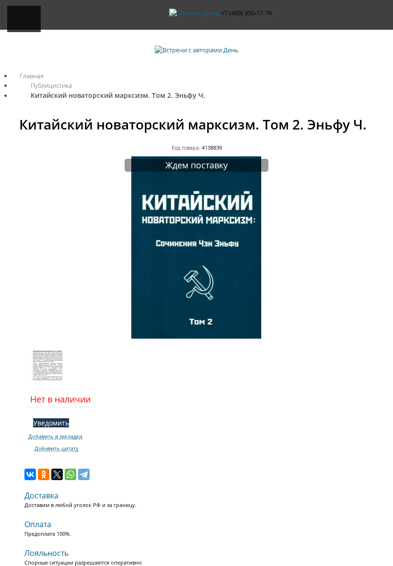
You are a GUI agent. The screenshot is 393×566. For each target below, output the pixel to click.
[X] (57, 474)
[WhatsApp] (70, 474)
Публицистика (51, 85)
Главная (32, 75)
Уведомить (51, 422)
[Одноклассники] (43, 474)
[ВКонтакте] (30, 474)
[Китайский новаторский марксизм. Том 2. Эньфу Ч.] (196, 336)
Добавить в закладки (55, 436)
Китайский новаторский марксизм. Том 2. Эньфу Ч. (118, 95)
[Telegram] (84, 474)
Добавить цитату (57, 448)
